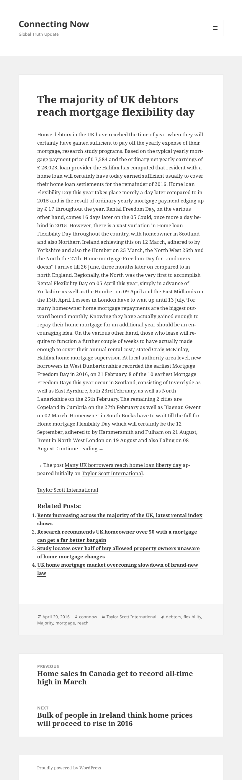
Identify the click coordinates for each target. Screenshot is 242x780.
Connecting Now (54, 24)
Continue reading (80, 448)
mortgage (65, 623)
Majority (45, 623)
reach (83, 623)
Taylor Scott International (112, 473)
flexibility (192, 616)
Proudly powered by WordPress (69, 768)
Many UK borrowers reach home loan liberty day (123, 465)
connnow (88, 616)
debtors (173, 616)
